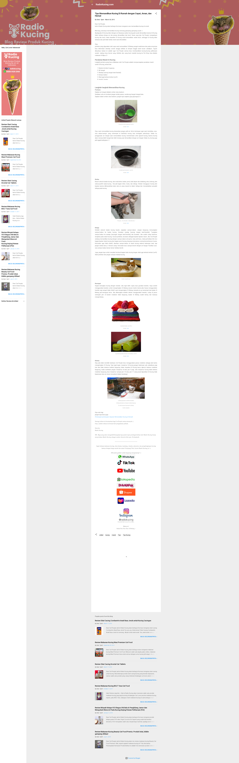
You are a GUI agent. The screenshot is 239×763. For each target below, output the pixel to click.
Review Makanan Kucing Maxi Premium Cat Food (113, 642)
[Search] (173, 5)
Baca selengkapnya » (148, 636)
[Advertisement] (168, 38)
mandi (114, 535)
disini (128, 126)
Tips (119, 535)
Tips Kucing (126, 535)
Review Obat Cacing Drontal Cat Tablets (110, 664)
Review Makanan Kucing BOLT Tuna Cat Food (112, 686)
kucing (108, 535)
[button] (156, 13)
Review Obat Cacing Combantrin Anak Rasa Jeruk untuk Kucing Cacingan (123, 621)
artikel (101, 535)
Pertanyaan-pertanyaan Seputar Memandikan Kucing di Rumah (114, 417)
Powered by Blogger (134, 758)
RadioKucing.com (105, 4)
